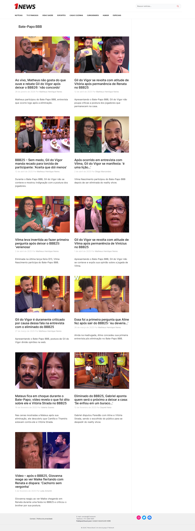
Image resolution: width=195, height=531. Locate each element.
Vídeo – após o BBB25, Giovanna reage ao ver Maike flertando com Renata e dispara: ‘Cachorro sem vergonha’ (39, 481)
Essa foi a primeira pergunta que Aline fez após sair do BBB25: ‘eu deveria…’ (101, 321)
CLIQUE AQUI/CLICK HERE (101, 521)
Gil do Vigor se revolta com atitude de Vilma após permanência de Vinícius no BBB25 (101, 243)
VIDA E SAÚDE (47, 15)
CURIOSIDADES (93, 15)
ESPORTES (61, 15)
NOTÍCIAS (18, 15)
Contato (32, 519)
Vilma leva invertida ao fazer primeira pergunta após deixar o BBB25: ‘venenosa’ (42, 243)
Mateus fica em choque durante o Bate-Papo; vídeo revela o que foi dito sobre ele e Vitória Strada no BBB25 (42, 399)
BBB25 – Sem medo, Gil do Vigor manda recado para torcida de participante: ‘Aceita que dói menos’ (41, 163)
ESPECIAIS (117, 15)
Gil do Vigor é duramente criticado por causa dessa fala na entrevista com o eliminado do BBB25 (40, 323)
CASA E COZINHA (76, 15)
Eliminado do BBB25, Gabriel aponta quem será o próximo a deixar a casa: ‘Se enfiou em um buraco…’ (101, 399)
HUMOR (106, 15)
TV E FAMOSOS (32, 15)
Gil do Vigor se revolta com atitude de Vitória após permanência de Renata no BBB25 (101, 83)
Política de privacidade (44, 519)
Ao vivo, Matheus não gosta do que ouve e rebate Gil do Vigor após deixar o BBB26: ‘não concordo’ (40, 83)
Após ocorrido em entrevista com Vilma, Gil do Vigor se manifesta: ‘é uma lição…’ (99, 163)
